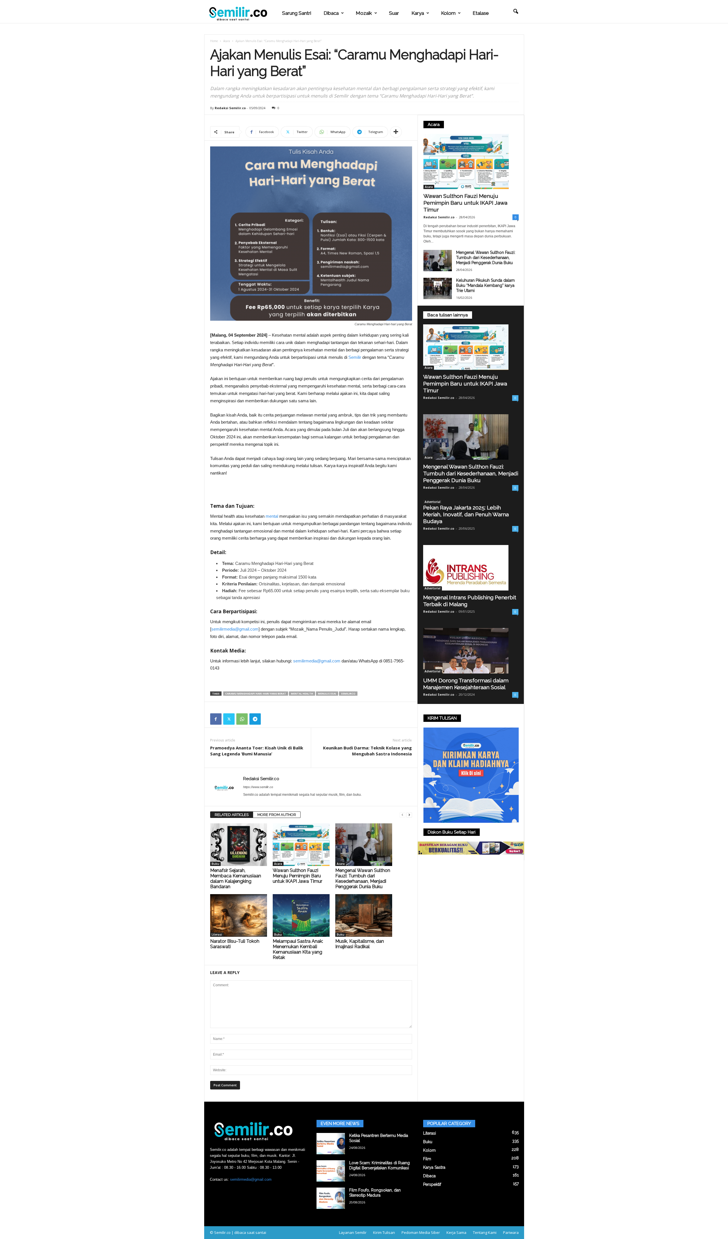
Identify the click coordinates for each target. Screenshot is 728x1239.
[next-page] (409, 815)
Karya (417, 13)
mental (272, 516)
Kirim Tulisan (384, 1232)
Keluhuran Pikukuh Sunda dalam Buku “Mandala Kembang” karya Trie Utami (485, 285)
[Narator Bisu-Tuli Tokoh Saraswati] (238, 915)
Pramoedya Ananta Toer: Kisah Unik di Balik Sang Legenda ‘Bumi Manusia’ (256, 751)
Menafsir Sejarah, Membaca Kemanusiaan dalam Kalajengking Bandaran (235, 878)
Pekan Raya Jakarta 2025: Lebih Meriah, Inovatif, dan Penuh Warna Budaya (466, 514)
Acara (226, 41)
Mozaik (364, 13)
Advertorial (432, 502)
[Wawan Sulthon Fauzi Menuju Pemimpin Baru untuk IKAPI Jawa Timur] (301, 844)
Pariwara (511, 1232)
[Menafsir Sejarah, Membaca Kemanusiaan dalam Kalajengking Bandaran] (238, 844)
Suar (394, 13)
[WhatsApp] (242, 719)
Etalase (481, 13)
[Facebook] (216, 719)
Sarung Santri (296, 13)
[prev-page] (402, 815)
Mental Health (302, 693)
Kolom (448, 13)
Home (214, 41)
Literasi (217, 934)
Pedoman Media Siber (421, 1232)
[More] (396, 132)
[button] (515, 11)
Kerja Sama (456, 1232)
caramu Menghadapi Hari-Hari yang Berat (255, 693)
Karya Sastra (434, 1167)
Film (427, 1159)
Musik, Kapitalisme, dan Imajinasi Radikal (359, 943)
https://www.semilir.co (258, 787)
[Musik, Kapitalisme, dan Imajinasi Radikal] (363, 915)
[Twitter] (229, 719)
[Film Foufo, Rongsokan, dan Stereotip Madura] (331, 1198)
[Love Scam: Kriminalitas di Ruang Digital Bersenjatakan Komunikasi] (331, 1171)
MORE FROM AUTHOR (276, 815)
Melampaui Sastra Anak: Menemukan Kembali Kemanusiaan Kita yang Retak (298, 949)
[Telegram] (255, 719)
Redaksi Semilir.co (230, 108)
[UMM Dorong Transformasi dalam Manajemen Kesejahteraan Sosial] (470, 651)
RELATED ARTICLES (232, 815)
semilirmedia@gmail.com (234, 629)
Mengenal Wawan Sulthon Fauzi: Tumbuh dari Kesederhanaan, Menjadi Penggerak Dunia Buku (362, 878)
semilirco (348, 693)
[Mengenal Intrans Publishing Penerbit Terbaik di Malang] (470, 568)
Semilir (354, 357)
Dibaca (331, 13)
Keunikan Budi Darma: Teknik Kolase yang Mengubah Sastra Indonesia (367, 751)
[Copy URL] (268, 719)
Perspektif (432, 1184)
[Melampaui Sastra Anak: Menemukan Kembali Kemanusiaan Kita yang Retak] (301, 915)
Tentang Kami (485, 1232)
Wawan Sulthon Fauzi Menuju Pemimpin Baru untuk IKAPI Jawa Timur (297, 876)
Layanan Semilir (353, 1232)
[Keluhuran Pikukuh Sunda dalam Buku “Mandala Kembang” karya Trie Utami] (437, 288)
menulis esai (327, 693)
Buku (215, 864)
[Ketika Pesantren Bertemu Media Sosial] (331, 1143)
